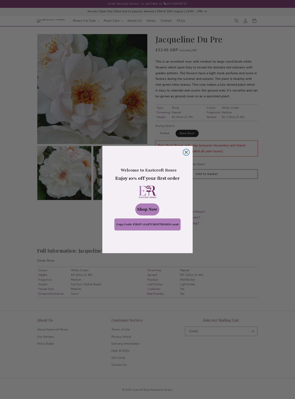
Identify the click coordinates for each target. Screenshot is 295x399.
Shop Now (147, 209)
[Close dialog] (186, 152)
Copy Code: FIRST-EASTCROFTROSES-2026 (147, 224)
